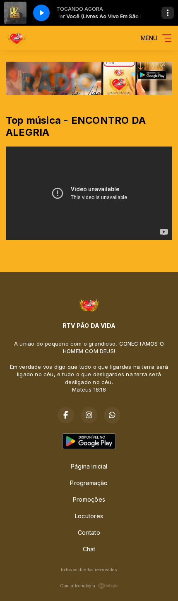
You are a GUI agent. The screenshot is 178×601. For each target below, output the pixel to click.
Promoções (89, 499)
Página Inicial (89, 466)
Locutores (89, 515)
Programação (89, 482)
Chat (89, 549)
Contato (89, 532)
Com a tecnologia (77, 585)
